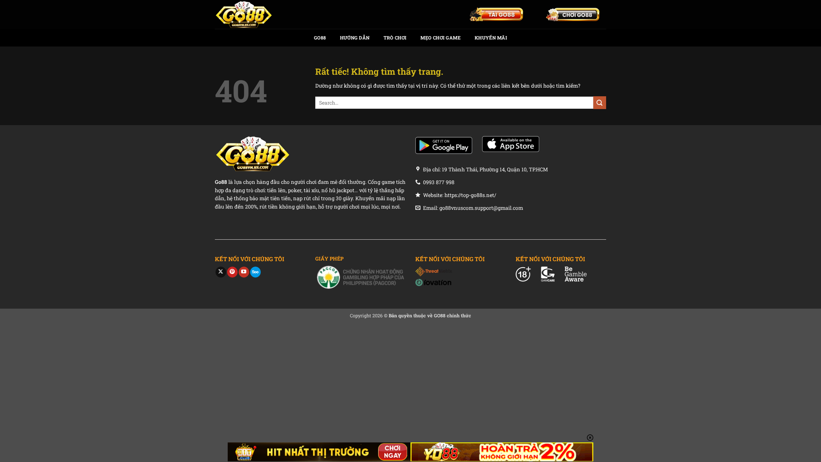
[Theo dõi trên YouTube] (244, 272)
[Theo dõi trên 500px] (255, 272)
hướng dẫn (355, 38)
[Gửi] (599, 102)
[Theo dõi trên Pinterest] (232, 272)
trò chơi (395, 38)
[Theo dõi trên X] (221, 272)
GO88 (320, 38)
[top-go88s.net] (247, 14)
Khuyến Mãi (491, 38)
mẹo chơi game (440, 38)
